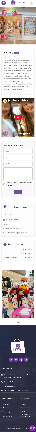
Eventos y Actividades (7, 412)
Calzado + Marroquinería (25, 415)
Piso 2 (7, 57)
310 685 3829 (8, 382)
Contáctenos (7, 416)
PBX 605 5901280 (10, 386)
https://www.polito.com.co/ (14, 228)
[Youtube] (21, 359)
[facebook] (11, 359)
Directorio (6, 404)
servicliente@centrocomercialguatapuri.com (18, 390)
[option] (18, 25)
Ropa (23, 404)
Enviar (18, 192)
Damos (27, 428)
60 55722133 (10, 224)
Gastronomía (25, 408)
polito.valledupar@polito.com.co (16, 233)
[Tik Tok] (26, 359)
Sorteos (6, 408)
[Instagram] (16, 359)
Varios (23, 411)
